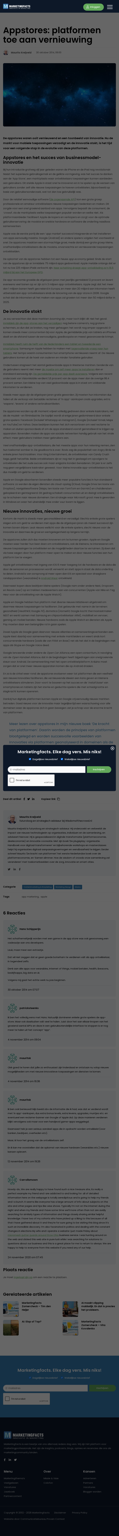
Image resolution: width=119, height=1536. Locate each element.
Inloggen (95, 6)
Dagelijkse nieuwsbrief (45, 759)
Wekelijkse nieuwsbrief (77, 759)
